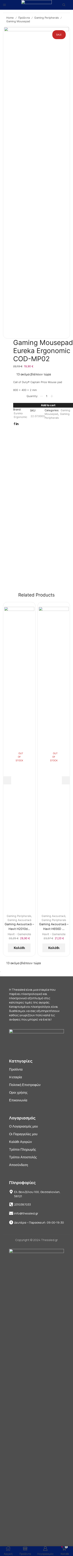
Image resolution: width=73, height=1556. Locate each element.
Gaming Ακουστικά (19, 920)
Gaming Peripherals (46, 17)
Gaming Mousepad (18, 21)
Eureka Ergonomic (20, 415)
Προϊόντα (24, 17)
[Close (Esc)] (0, 971)
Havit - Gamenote (19, 934)
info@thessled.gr (26, 1213)
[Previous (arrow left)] (0, 975)
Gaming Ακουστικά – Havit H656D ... (53, 926)
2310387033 (22, 1204)
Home (10, 17)
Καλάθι (19, 948)
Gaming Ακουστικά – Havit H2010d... (19, 926)
